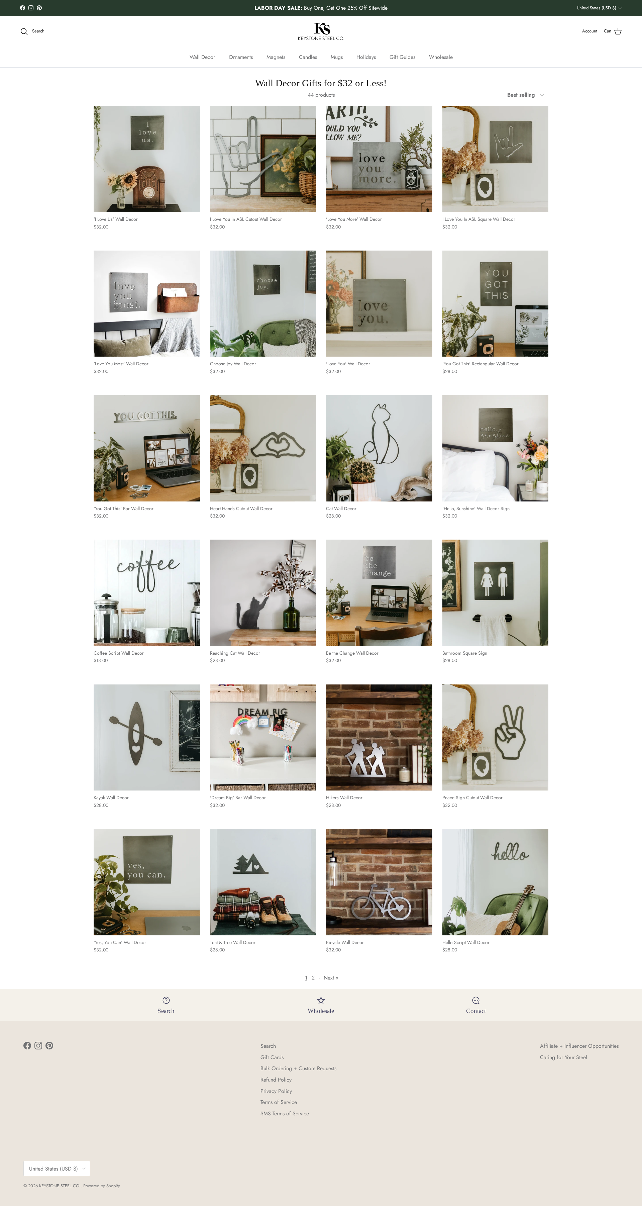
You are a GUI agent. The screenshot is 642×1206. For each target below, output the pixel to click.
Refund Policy (276, 1080)
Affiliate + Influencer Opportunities (579, 1046)
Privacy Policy (276, 1091)
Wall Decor (202, 57)
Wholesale (441, 57)
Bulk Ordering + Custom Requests (298, 1068)
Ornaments (241, 57)
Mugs (337, 57)
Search (268, 1046)
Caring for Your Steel (563, 1057)
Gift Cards (272, 1057)
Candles (308, 57)
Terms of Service (278, 1102)
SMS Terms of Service (284, 1113)
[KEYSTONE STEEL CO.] (321, 31)
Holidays (366, 57)
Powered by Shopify (101, 1186)
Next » (331, 978)
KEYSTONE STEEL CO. (60, 1186)
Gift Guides (402, 57)
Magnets (275, 57)
